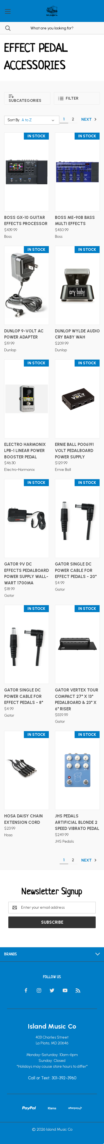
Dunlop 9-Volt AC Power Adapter (24, 334)
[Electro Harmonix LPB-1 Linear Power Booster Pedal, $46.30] (26, 398)
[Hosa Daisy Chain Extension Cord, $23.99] (26, 770)
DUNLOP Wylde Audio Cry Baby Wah (77, 334)
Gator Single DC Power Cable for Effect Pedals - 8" (23, 696)
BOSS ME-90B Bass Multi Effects (75, 220)
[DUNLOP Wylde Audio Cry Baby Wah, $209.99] (77, 285)
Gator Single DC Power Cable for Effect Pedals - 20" (76, 570)
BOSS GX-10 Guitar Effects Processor (25, 220)
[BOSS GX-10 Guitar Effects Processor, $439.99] (26, 171)
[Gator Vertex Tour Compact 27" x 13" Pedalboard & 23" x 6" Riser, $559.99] (77, 644)
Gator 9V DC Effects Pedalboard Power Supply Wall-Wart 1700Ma (26, 573)
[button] (27, 98)
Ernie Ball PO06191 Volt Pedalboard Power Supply (74, 450)
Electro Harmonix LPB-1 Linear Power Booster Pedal (25, 450)
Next (87, 119)
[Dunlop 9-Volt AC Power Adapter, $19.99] (26, 285)
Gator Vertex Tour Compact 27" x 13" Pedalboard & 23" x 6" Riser (76, 699)
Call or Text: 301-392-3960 (52, 1077)
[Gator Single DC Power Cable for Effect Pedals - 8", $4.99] (26, 644)
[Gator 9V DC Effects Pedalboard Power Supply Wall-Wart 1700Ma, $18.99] (26, 518)
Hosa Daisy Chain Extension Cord (23, 819)
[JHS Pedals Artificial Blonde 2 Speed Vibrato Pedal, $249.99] (77, 770)
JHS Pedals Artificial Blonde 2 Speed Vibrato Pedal (77, 822)
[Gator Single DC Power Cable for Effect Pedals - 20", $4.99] (77, 518)
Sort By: (13, 120)
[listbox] (39, 120)
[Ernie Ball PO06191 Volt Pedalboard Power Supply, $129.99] (77, 398)
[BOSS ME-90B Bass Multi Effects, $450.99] (77, 171)
